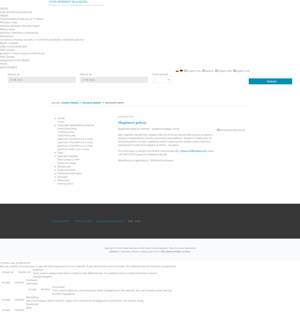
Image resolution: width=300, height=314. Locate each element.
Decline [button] (19, 282)
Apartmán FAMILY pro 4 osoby (73, 149)
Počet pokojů (160, 74)
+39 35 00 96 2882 (83, 221)
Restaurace (64, 166)
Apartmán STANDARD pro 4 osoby (75, 145)
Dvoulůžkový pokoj (67, 128)
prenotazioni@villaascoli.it (110, 221)
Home (61, 118)
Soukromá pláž (66, 170)
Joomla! (113, 251)
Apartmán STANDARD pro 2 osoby (75, 138)
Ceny (60, 152)
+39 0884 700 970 (61, 221)
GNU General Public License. (175, 251)
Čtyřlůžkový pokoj (67, 135)
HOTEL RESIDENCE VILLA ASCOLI (150, 9)
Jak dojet (63, 177)
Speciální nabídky (68, 156)
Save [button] (29, 307)
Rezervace (64, 180)
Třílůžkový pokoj (66, 131)
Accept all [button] (8, 272)
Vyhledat (271, 81)
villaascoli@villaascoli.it (193, 151)
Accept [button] (6, 282)
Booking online (65, 183)
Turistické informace (70, 173)
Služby (61, 121)
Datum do (86, 74)
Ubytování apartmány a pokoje (76, 125)
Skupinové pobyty (67, 162)
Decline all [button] (24, 272)
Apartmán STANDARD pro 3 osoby (75, 142)
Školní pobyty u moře (69, 159)
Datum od (14, 74)
